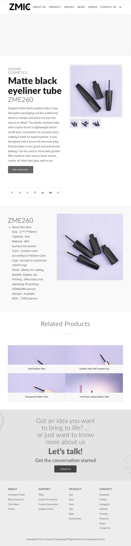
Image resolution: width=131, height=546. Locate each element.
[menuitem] (25, 7)
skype (102, 523)
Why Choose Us (15, 499)
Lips (71, 494)
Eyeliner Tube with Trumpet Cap (94, 369)
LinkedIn (103, 509)
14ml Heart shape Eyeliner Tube (94, 397)
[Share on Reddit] (58, 193)
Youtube (103, 514)
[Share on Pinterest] (35, 193)
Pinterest (104, 518)
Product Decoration (48, 504)
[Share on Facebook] (12, 193)
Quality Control (46, 509)
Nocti (102, 539)
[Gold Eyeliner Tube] (36, 355)
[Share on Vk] (50, 193)
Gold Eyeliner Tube (36, 369)
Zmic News (13, 504)
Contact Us (104, 528)
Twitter (103, 499)
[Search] (120, 7)
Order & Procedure (48, 499)
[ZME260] (96, 91)
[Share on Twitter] (19, 193)
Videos (11, 509)
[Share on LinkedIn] (42, 193)
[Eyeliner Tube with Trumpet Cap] (94, 355)
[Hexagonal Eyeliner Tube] (36, 383)
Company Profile (16, 494)
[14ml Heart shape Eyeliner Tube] (94, 383)
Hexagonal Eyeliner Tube (36, 397)
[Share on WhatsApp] (27, 193)
